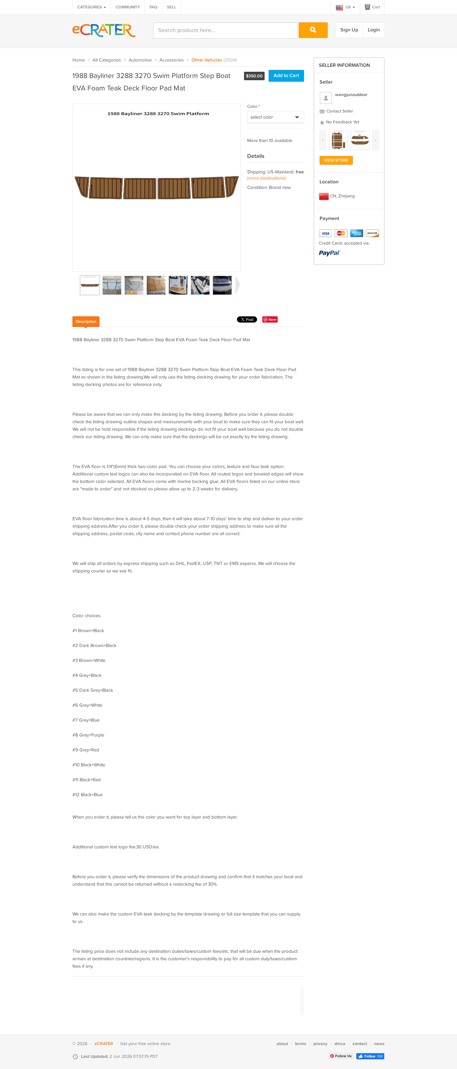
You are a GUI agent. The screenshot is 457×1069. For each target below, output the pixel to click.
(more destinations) (266, 178)
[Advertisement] (185, 1000)
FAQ (153, 7)
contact (360, 1043)
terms (300, 1043)
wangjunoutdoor (351, 94)
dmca (340, 1043)
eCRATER (104, 1043)
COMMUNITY (128, 7)
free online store (154, 1043)
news (379, 1043)
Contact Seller (339, 111)
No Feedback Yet (342, 122)
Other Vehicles (207, 60)
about (282, 1043)
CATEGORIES (90, 7)
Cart (375, 7)
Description (86, 321)
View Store (336, 160)
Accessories (171, 60)
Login (374, 30)
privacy (320, 1043)
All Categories (107, 60)
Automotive (140, 60)
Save (272, 319)
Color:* (253, 106)
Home (78, 60)
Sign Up (349, 30)
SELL (171, 7)
